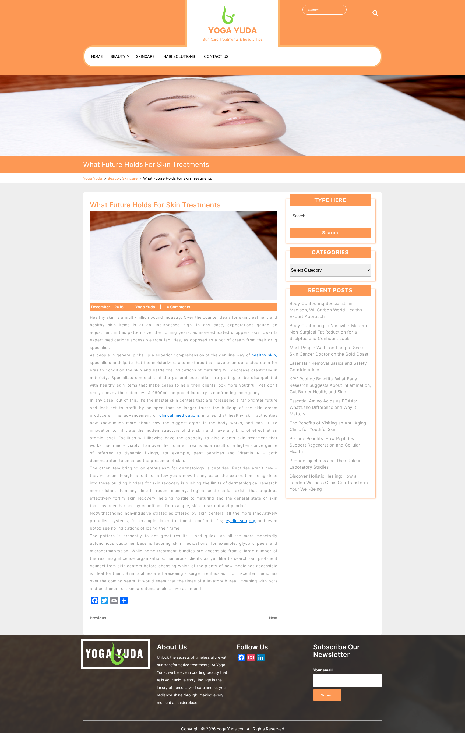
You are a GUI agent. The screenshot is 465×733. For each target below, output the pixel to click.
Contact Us (216, 56)
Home (97, 56)
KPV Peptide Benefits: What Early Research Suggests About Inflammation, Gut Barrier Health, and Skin (330, 385)
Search (375, 13)
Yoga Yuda (232, 30)
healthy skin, (264, 355)
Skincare (145, 56)
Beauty (118, 56)
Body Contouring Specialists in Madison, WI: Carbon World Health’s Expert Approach (326, 310)
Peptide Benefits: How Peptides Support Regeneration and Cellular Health (325, 445)
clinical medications (179, 415)
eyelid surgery (241, 520)
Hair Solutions (179, 56)
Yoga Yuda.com (231, 728)
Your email (323, 670)
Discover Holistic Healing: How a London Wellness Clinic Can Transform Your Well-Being (329, 482)
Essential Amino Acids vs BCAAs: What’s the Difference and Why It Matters (323, 407)
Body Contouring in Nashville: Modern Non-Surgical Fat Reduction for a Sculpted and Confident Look (328, 332)
